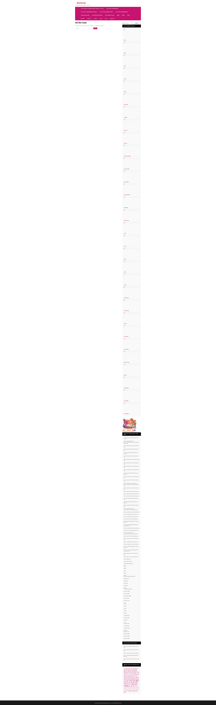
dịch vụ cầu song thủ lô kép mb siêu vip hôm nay (131, 502)
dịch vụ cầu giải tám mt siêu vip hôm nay (131, 516)
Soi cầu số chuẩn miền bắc (112, 8)
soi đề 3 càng (127, 691)
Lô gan (125, 233)
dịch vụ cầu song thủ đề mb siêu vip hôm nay (131, 499)
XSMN (123, 15)
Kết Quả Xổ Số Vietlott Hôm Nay (129, 576)
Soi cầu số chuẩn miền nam (122, 11)
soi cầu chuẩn (129, 679)
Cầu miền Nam (126, 207)
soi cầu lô (127, 681)
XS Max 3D (125, 143)
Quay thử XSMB (126, 633)
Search (136, 23)
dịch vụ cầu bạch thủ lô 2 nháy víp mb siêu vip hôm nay (131, 443)
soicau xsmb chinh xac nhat (130, 677)
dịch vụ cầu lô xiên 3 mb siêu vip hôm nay (131, 493)
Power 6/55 (125, 130)
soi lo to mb (135, 687)
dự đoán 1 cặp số (131, 669)
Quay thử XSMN (126, 413)
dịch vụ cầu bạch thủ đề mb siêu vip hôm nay (131, 450)
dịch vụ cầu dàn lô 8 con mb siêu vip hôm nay (131, 489)
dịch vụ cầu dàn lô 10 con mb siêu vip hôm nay (131, 477)
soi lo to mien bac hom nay (130, 688)
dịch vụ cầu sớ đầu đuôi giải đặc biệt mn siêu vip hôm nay (131, 550)
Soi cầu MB (134, 681)
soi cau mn (129, 676)
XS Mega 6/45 (126, 104)
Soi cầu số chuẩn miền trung (106, 11)
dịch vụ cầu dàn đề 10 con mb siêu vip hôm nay (131, 470)
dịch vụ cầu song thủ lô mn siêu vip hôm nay (131, 554)
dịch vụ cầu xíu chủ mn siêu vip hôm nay (131, 556)
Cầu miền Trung (126, 220)
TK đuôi (125, 613)
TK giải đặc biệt (126, 297)
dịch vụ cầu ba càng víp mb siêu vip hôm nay (131, 446)
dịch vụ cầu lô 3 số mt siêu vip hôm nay (131, 518)
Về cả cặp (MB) (126, 593)
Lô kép (125, 259)
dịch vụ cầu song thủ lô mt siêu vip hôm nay (131, 528)
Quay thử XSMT (126, 636)
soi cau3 (137, 673)
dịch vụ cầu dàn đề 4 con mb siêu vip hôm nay (131, 463)
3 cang (125, 668)
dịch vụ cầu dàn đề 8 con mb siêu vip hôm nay (131, 467)
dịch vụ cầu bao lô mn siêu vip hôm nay (131, 533)
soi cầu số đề (130, 683)
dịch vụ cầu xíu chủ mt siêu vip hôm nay (131, 530)
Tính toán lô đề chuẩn (97, 15)
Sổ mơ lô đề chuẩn (85, 15)
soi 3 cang (133, 673)
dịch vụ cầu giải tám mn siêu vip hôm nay (131, 544)
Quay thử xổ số (126, 631)
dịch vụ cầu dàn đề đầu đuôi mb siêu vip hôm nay (131, 474)
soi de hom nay (136, 686)
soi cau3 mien (126, 674)
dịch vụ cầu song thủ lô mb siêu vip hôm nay (131, 506)
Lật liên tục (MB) (127, 591)
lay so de (128, 673)
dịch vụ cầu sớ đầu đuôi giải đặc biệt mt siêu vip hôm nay (131, 525)
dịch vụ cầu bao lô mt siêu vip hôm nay (131, 509)
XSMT (128, 15)
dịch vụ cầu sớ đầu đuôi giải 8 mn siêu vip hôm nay (131, 547)
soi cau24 (130, 674)
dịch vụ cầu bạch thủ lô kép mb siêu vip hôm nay (131, 453)
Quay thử (112, 18)
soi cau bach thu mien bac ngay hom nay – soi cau (92, 8)
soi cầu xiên (129, 684)
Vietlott (89, 18)
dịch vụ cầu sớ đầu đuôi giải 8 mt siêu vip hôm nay (131, 522)
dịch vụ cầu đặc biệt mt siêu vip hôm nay (131, 514)
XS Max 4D (125, 117)
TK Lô (101, 18)
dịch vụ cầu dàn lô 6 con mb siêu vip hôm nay (131, 485)
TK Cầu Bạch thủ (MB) (127, 156)
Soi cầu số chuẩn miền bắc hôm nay (89, 11)
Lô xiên (125, 246)
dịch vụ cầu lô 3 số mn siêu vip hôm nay (131, 536)
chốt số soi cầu (131, 668)
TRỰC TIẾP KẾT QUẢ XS (109, 15)
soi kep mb (125, 687)
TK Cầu (95, 18)
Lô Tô (106, 18)
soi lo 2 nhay (129, 687)
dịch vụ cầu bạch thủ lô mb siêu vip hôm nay (131, 457)
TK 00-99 (125, 323)
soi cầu (132, 678)
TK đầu (125, 610)
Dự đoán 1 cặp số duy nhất (130, 670)
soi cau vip (134, 676)
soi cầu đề (131, 686)
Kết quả (82, 18)
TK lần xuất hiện (126, 310)
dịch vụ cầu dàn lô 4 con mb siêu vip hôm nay (131, 481)
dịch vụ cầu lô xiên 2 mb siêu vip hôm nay (131, 491)
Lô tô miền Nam (126, 349)
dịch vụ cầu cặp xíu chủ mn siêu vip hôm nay (131, 539)
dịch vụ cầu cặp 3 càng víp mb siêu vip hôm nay (131, 460)
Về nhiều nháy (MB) (127, 194)
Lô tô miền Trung (126, 362)
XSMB (118, 15)
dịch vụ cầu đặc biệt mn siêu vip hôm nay (131, 541)
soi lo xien (136, 688)
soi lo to (132, 687)
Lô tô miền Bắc (126, 336)
